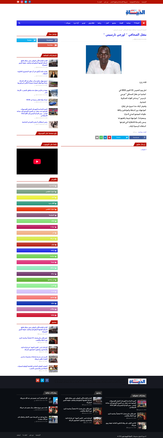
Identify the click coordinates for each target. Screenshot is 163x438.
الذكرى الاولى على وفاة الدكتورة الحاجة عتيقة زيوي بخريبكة (121, 424)
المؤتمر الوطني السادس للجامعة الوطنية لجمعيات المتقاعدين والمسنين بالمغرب (32, 367)
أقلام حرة (51, 203)
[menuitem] (143, 23)
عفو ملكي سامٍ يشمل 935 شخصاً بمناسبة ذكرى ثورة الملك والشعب (33, 339)
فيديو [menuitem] (83, 23)
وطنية (52, 315)
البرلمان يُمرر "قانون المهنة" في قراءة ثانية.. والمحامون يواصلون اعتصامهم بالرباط (34, 348)
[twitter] (25, 1)
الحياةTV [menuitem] (136, 23)
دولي (52, 244)
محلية (52, 303)
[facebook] (29, 1)
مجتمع (52, 297)
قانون (52, 285)
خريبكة (52, 238)
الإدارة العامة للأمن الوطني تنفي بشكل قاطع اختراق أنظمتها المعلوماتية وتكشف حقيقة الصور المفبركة (33, 63)
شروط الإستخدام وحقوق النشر (119, 2)
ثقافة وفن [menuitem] (91, 23)
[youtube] (18, 1)
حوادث (52, 227)
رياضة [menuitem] (99, 23)
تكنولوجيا (51, 215)
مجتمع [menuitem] (114, 23)
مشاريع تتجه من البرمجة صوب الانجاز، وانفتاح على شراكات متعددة (32, 418)
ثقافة (52, 221)
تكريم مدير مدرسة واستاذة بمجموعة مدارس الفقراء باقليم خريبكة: (34, 358)
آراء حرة (51, 186)
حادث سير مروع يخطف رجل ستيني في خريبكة (33, 407)
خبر (53, 233)
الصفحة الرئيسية (141, 30)
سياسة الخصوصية (134, 2)
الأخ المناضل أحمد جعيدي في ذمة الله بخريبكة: (33, 398)
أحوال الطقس (50, 191)
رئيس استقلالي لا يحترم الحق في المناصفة (34, 122)
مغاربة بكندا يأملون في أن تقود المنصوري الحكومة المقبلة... (32, 73)
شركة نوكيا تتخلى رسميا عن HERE (36, 100)
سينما (52, 262)
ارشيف (19, 435)
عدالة (52, 274)
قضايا (52, 291)
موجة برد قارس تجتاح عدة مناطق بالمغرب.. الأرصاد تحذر (32, 91)
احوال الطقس (50, 209)
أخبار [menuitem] (107, 23)
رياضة (52, 250)
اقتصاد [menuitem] (121, 23)
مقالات (52, 309)
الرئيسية (144, 2)
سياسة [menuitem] (129, 23)
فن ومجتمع (51, 280)
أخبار (53, 197)
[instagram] (22, 1)
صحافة (134, 30)
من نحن (106, 2)
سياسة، (52, 256)
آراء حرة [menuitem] (76, 23)
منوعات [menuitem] (68, 23)
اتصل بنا (99, 2)
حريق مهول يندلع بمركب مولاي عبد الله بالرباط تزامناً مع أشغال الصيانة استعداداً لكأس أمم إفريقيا (32, 82)
